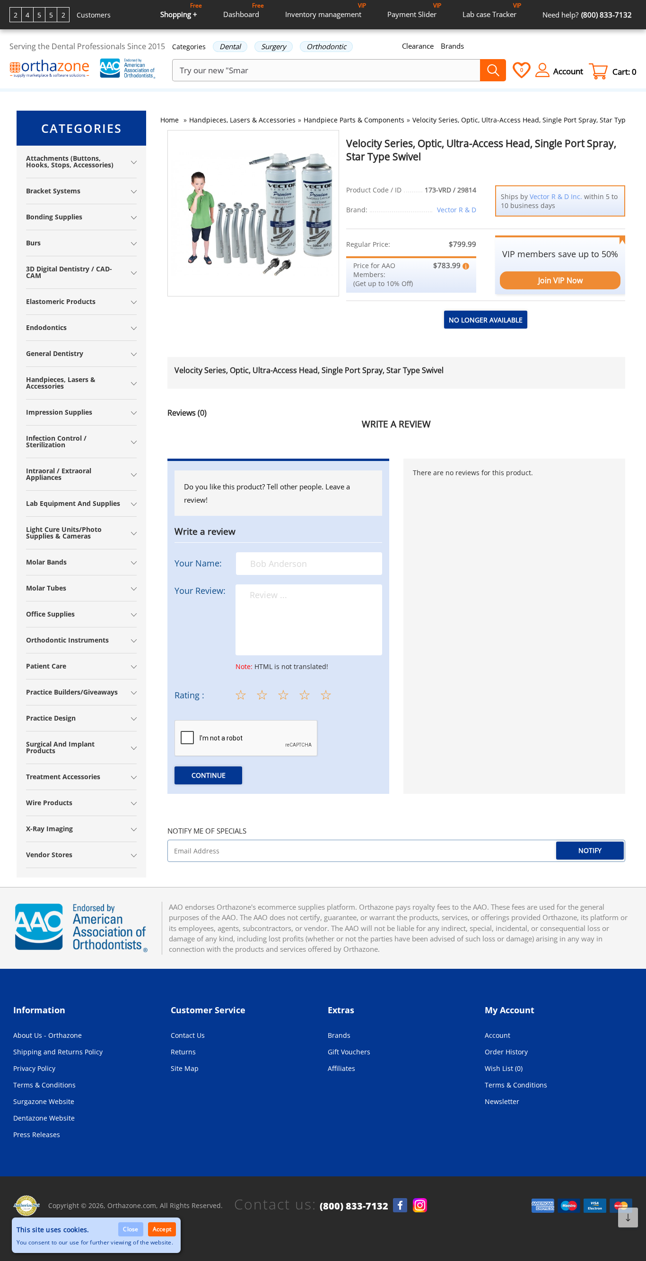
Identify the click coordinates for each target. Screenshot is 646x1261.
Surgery (273, 46)
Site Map (185, 1068)
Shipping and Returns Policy (58, 1051)
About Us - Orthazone (47, 1035)
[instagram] (420, 1205)
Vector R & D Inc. (556, 196)
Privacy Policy (34, 1068)
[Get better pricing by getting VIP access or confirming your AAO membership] (466, 265)
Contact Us (188, 1035)
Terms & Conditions (44, 1084)
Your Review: (200, 590)
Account (497, 1035)
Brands (452, 46)
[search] (493, 70)
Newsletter (502, 1101)
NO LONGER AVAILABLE (486, 319)
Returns (183, 1051)
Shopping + (181, 10)
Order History (506, 1051)
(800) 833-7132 (354, 1206)
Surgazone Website (43, 1101)
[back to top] (628, 1217)
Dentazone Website (44, 1117)
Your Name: (198, 563)
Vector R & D (456, 209)
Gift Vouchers (349, 1051)
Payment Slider (414, 10)
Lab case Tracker (492, 10)
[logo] (49, 69)
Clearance (418, 46)
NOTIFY (590, 850)
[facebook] (400, 1205)
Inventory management (325, 10)
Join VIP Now (560, 280)
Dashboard (243, 10)
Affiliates (341, 1068)
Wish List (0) (504, 1068)
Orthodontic (326, 46)
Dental (230, 46)
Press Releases (36, 1134)
